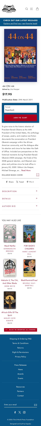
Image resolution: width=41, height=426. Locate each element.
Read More (26, 170)
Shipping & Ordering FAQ (20, 338)
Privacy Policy (20, 356)
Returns (20, 347)
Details (6, 198)
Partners (20, 391)
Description (9, 191)
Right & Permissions (20, 352)
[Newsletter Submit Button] (35, 404)
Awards (20, 374)
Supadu (28, 424)
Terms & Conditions (20, 343)
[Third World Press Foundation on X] (19, 412)
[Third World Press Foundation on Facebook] (15, 412)
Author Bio (9, 206)
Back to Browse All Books (22, 330)
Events (20, 378)
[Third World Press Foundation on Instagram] (24, 412)
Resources (20, 386)
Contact (20, 395)
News (20, 369)
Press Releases (20, 365)
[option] (20, 22)
